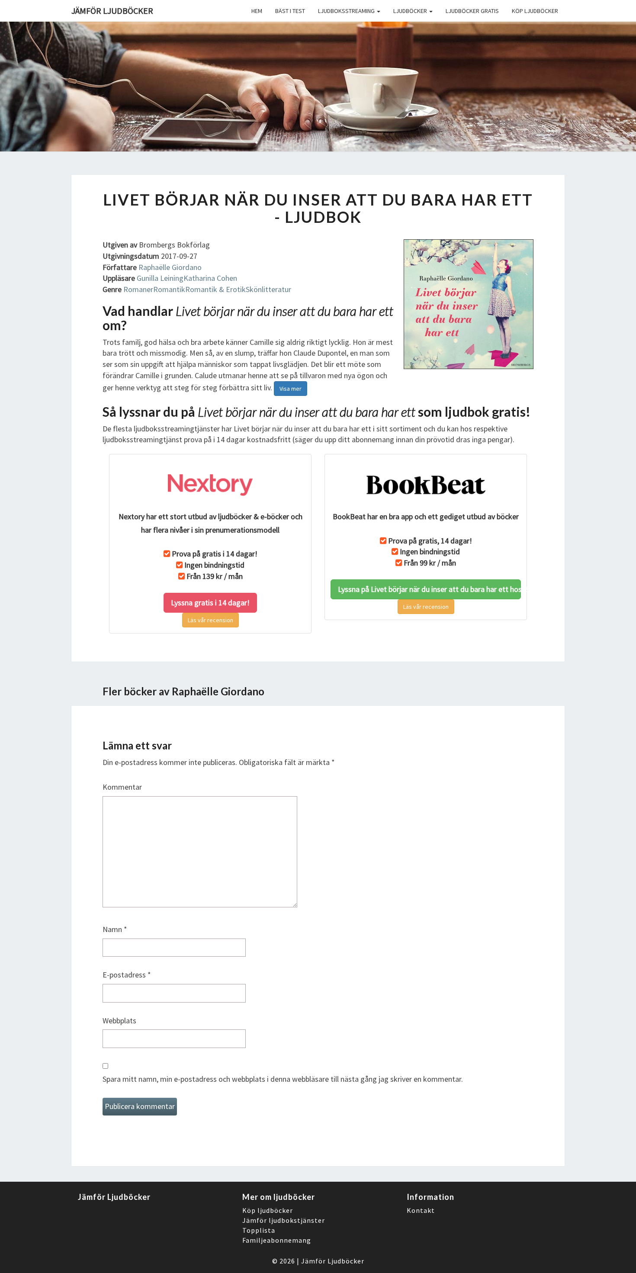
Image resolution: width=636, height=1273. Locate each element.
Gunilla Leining (160, 278)
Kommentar (122, 787)
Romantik (169, 289)
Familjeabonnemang (276, 1240)
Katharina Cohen (210, 278)
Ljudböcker (410, 11)
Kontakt (421, 1210)
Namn (115, 929)
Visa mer (290, 388)
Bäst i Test (290, 11)
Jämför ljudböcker (112, 10)
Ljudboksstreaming (347, 11)
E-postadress (127, 975)
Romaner (138, 289)
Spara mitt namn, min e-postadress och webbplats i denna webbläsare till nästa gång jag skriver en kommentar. (283, 1079)
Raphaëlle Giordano (170, 267)
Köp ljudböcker (535, 11)
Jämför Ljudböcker (332, 1261)
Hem (256, 11)
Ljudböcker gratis (472, 11)
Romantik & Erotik (215, 289)
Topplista (258, 1230)
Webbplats (119, 1020)
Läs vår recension (210, 620)
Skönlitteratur (268, 289)
